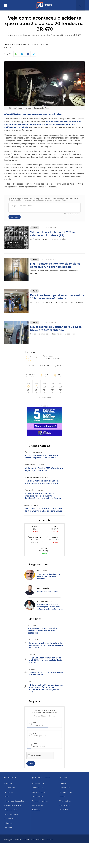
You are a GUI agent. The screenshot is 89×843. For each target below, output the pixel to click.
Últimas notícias (39, 445)
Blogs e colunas (39, 564)
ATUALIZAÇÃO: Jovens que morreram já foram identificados (32, 114)
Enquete (34, 701)
